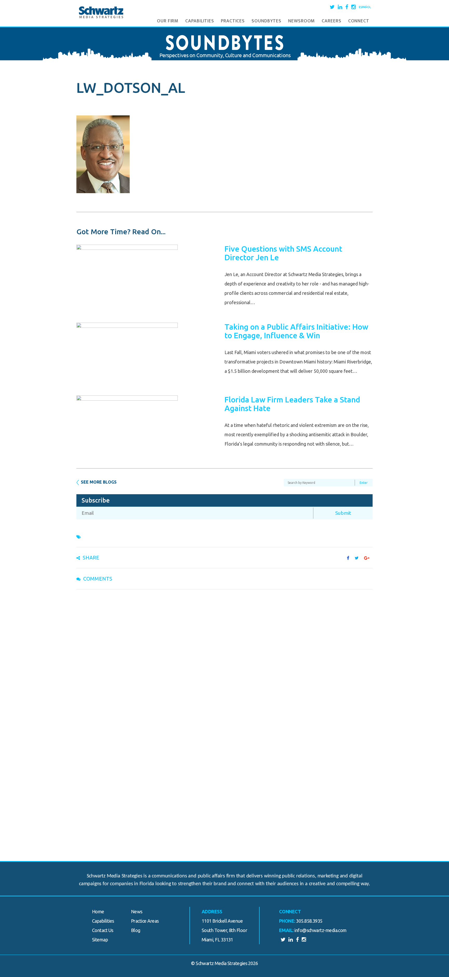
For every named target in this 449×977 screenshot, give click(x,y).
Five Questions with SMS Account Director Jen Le (283, 253)
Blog (135, 930)
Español (365, 7)
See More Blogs (99, 482)
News (136, 911)
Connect (358, 21)
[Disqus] (224, 661)
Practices (233, 21)
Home (98, 911)
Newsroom (301, 21)
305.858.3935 (309, 920)
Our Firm (168, 21)
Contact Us (102, 930)
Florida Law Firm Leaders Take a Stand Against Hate (292, 404)
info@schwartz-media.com (320, 930)
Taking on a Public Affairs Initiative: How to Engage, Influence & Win (296, 331)
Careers (331, 21)
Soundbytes (266, 21)
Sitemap (100, 939)
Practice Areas (145, 920)
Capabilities (199, 21)
